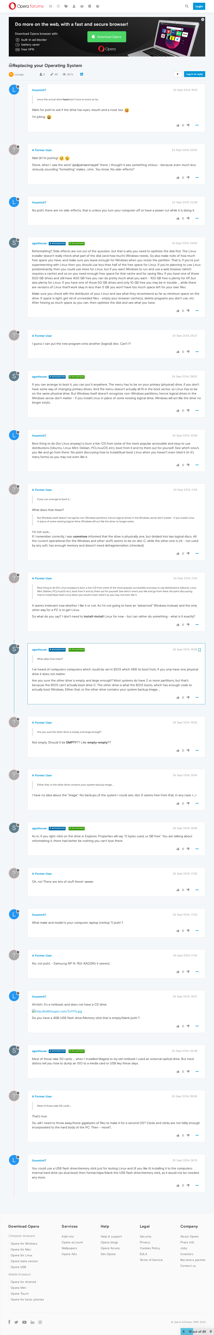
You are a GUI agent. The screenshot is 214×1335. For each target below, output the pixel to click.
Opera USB (18, 1267)
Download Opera (109, 37)
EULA (143, 1254)
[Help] (98, 6)
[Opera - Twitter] (16, 1322)
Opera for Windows (24, 1243)
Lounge (19, 74)
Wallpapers (69, 1248)
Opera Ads (69, 1254)
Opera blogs (109, 1242)
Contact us (188, 1265)
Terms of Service (151, 1260)
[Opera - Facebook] (9, 1322)
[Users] (74, 6)
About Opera (189, 1236)
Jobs (183, 1248)
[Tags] (66, 6)
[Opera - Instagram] (40, 1322)
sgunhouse (39, 243)
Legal (145, 1226)
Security (145, 1236)
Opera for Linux (21, 1255)
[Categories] (51, 6)
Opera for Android (23, 1282)
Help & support (111, 1236)
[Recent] (58, 6)
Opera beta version (24, 1261)
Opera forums (110, 1248)
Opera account (72, 1242)
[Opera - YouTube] (24, 1322)
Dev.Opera (108, 1254)
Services (70, 1226)
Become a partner (193, 1260)
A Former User (42, 150)
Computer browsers (21, 1236)
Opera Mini (18, 1287)
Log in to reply (194, 74)
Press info (187, 1242)
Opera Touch (20, 1293)
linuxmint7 (39, 90)
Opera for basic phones (27, 1299)
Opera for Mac (21, 1249)
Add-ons (68, 1236)
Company (189, 1226)
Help (105, 1226)
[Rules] (90, 6)
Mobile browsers (19, 1274)
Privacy (145, 1242)
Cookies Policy (150, 1248)
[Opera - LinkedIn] (32, 1322)
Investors (186, 1254)
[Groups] (82, 6)
